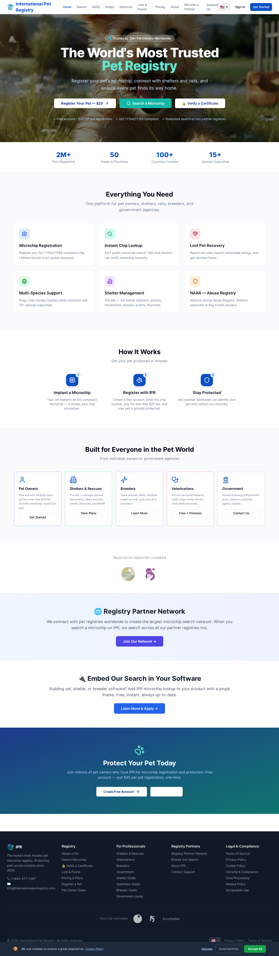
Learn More (139, 513)
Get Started (261, 7)
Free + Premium (190, 513)
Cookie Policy (235, 866)
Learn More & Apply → (139, 708)
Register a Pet (72, 884)
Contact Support (183, 872)
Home (67, 7)
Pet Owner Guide (74, 890)
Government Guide (129, 896)
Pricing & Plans (72, 878)
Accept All (255, 949)
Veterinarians (125, 859)
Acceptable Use (237, 890)
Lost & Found (142, 7)
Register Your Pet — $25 (82, 103)
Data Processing (237, 878)
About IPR (178, 866)
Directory (126, 7)
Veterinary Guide (128, 884)
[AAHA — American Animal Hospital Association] (137, 918)
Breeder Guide (126, 890)
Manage (207, 949)
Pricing (160, 7)
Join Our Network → (139, 641)
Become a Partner (191, 7)
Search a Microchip (149, 103)
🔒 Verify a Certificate (200, 103)
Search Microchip (74, 859)
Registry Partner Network (189, 853)
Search (82, 7)
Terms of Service (238, 853)
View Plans (89, 513)
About (174, 7)
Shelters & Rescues (130, 853)
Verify (96, 7)
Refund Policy (236, 884)
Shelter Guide (126, 878)
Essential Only (228, 949)
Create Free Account (118, 791)
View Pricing (166, 791)
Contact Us (241, 513)
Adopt (109, 7)
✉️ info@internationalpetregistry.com (30, 886)
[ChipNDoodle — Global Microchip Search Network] (152, 918)
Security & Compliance (242, 872)
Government (125, 872)
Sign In (240, 7)
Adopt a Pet (70, 853)
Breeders (122, 866)
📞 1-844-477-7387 (21, 878)
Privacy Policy (236, 859)
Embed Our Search (184, 859)
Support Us (212, 7)
